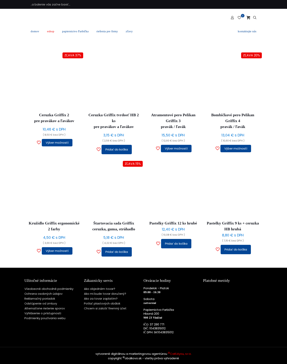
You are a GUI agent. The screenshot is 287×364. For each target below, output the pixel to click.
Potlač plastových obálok (102, 303)
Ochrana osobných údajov (43, 294)
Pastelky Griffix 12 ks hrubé (173, 223)
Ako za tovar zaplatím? (101, 298)
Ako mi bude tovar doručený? (105, 294)
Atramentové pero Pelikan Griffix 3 (173, 121)
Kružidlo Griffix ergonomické (54, 226)
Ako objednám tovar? (99, 289)
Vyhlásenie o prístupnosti (42, 313)
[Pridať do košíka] (135, 59)
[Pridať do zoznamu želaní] (76, 67)
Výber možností (57, 143)
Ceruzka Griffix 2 (54, 118)
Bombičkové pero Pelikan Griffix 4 (232, 121)
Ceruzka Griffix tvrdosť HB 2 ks (113, 121)
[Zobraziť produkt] (76, 59)
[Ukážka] (76, 76)
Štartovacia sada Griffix (113, 226)
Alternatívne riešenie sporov (44, 308)
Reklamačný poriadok (39, 298)
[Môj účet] (232, 17)
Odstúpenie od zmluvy (40, 303)
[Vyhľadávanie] (254, 17)
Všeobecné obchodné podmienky (48, 289)
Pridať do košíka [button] (116, 149)
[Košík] (248, 18)
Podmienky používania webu (44, 318)
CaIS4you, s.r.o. (180, 354)
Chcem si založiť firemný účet (105, 308)
